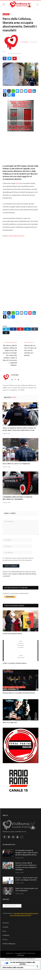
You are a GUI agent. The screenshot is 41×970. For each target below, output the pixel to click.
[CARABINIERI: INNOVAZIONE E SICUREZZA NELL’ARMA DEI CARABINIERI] (20, 483)
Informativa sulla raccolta (13, 967)
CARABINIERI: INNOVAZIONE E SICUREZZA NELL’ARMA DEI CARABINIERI (17, 498)
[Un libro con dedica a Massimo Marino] (20, 650)
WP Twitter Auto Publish (12, 958)
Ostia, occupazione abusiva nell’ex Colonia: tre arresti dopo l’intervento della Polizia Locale (19, 429)
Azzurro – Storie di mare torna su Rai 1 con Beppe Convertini (26, 879)
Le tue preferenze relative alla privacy (22, 963)
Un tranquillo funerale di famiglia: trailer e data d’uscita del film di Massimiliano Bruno (26, 852)
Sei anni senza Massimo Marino (12, 633)
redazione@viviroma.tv (16, 236)
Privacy (5, 939)
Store (4, 931)
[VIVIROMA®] (20, 4)
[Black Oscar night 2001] (20, 709)
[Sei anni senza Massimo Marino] (20, 620)
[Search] (37, 4)
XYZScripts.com (30, 958)
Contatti (5, 927)
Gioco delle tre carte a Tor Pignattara (16, 463)
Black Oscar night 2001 (10, 722)
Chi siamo (6, 923)
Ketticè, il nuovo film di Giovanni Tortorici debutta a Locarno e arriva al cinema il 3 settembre (26, 866)
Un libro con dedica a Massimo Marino (14, 663)
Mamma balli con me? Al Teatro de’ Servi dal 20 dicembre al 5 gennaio (30, 350)
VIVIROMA (20, 955)
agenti (17, 183)
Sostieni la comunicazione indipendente (16, 593)
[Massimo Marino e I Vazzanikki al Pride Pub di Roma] (20, 680)
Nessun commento (15, 53)
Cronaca (6, 14)
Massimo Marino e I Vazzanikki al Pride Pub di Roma (19, 693)
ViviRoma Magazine (9, 943)
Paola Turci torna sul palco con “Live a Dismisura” (26, 889)
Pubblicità (6, 935)
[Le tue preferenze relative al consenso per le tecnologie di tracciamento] (37, 966)
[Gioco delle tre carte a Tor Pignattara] (20, 449)
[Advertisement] (20, 147)
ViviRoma (25, 42)
